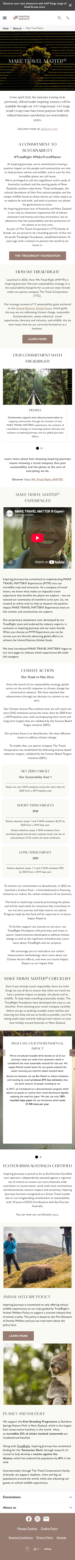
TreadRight (23, 1446)
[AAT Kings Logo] (47, 1549)
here (55, 1214)
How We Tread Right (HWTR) (43, 479)
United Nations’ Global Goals (34, 308)
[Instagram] (39, 1519)
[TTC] (27, 1549)
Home (6, 28)
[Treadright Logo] (37, 1549)
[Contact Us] (46, 1519)
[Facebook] (30, 1519)
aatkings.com (49, 129)
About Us (17, 28)
